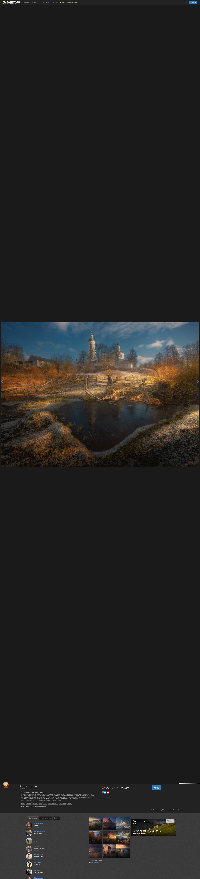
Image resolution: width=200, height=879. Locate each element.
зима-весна (62, 803)
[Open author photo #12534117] (123, 851)
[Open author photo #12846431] (95, 837)
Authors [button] (35, 2)
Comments (33, 818)
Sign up (193, 2)
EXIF (56, 818)
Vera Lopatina (37, 862)
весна (22, 803)
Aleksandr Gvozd (38, 878)
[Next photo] (198, 381)
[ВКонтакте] (105, 792)
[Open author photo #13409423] (123, 823)
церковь (35, 803)
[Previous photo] (2, 381)
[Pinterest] (108, 792)
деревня (29, 803)
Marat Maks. (37, 870)
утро (45, 803)
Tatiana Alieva (37, 839)
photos (99, 860)
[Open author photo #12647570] (123, 837)
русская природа (52, 803)
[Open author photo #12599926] (95, 851)
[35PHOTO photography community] (11, 2)
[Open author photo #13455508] (109, 823)
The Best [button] (45, 2)
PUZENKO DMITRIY (39, 831)
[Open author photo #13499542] (95, 823)
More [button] (54, 2)
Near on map (46, 818)
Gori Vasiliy (37, 847)
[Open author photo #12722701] (109, 837)
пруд (40, 803)
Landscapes (95, 862)
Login (185, 2)
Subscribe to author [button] (156, 787)
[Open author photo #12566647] (109, 851)
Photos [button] (25, 2)
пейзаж (69, 803)
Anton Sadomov (38, 854)
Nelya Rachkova (38, 823)
